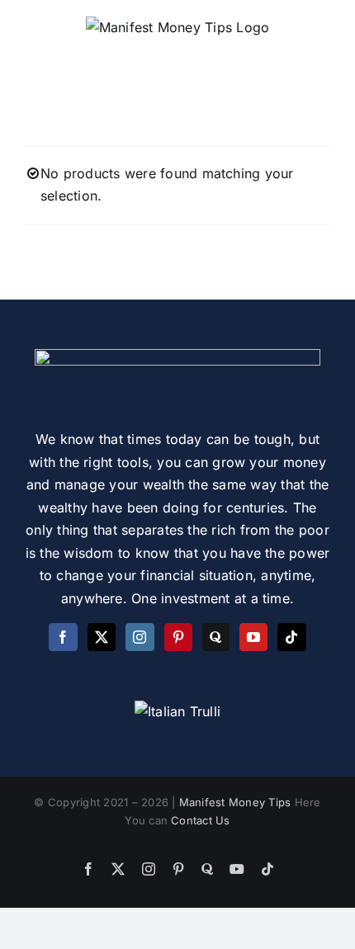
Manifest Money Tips (237, 802)
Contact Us (200, 820)
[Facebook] (63, 637)
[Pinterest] (178, 637)
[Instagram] (139, 637)
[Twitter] (102, 637)
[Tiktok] (291, 637)
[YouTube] (253, 637)
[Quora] (215, 637)
